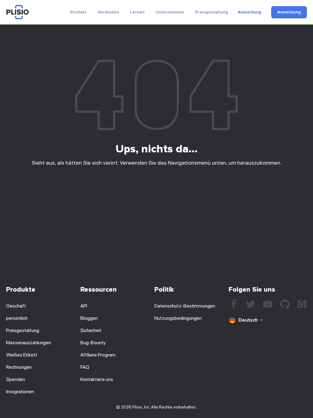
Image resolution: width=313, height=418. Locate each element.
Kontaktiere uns (96, 379)
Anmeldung (249, 12)
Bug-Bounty (93, 342)
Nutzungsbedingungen (178, 318)
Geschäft (16, 306)
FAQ (84, 367)
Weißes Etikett (21, 355)
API (83, 306)
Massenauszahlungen (28, 342)
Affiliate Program (98, 355)
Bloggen (89, 318)
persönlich (17, 318)
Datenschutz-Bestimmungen (184, 306)
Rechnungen (19, 367)
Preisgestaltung (211, 12)
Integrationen (20, 391)
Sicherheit (90, 330)
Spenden (15, 379)
